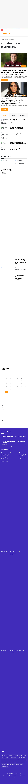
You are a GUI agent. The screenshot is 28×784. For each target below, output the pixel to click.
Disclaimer (14, 777)
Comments (22, 115)
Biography (3, 755)
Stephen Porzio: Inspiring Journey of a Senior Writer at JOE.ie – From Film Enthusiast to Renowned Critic (13, 72)
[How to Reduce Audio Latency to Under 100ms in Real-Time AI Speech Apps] (21, 209)
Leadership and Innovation (7, 416)
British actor (16, 755)
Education (4, 411)
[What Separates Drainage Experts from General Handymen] (5, 501)
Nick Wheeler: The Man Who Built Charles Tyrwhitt (6, 368)
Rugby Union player (10, 764)
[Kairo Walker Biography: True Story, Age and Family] (5, 136)
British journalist (23, 755)
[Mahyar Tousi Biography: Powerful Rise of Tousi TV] (5, 149)
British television (5, 757)
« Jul (2, 396)
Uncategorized (5, 424)
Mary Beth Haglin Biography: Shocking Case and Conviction (17, 128)
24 (2, 391)
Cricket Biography (22, 757)
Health (3, 413)
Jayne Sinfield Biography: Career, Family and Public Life (17, 120)
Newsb (3, 68)
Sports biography (19, 764)
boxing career (9, 755)
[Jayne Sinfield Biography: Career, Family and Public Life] (5, 122)
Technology (4, 422)
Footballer (12, 762)
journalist (17, 762)
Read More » (4, 80)
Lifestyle (3, 418)
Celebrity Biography (13, 757)
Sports (3, 420)
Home (3, 39)
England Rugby (4, 759)
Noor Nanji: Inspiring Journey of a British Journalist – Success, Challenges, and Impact (12, 102)
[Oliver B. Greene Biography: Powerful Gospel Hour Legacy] (14, 699)
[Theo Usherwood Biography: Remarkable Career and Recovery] (5, 144)
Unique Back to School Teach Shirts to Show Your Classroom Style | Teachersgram (6, 170)
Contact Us (13, 775)
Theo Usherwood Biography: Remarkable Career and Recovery (18, 143)
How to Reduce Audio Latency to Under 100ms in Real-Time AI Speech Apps (20, 261)
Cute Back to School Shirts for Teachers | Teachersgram (19, 277)
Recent (13, 115)
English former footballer (21, 759)
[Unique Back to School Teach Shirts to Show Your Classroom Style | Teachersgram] (7, 163)
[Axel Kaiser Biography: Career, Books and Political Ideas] (23, 699)
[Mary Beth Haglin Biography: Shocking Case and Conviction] (5, 129)
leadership (22, 762)
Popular (4, 115)
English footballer (12, 759)
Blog (3, 407)
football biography (5, 762)
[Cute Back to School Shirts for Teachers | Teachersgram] (21, 270)
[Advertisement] (14, 14)
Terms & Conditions (21, 775)
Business (4, 409)
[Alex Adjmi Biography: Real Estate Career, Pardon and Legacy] (5, 652)
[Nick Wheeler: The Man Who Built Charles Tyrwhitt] (7, 316)
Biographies (4, 405)
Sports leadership (5, 766)
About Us (8, 775)
